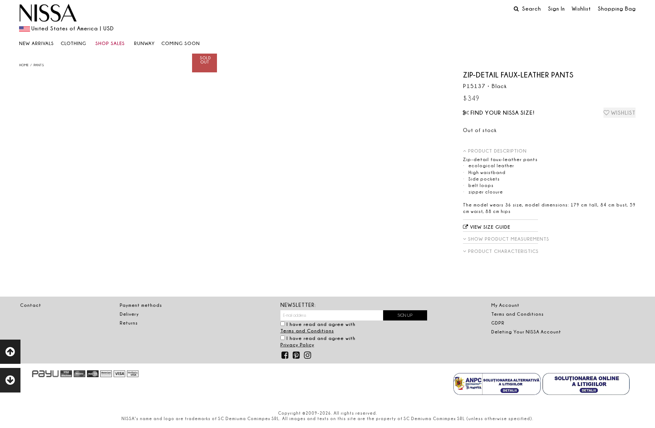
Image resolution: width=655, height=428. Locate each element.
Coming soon (180, 43)
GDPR (498, 322)
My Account (505, 305)
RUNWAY (144, 43)
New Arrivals (36, 43)
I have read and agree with (317, 327)
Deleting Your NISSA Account (526, 331)
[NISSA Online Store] (48, 13)
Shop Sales (110, 43)
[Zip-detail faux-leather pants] (118, 71)
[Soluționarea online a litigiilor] (586, 384)
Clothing (73, 43)
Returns (129, 322)
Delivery (129, 314)
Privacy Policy (297, 344)
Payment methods (141, 305)
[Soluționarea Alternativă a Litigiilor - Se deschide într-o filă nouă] (497, 384)
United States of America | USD (72, 28)
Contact (30, 305)
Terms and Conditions (307, 330)
